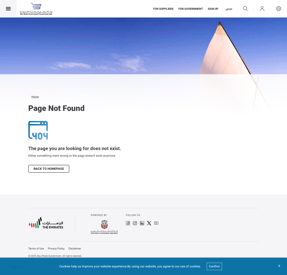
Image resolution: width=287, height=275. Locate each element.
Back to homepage (49, 169)
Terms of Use (36, 248)
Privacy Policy (56, 248)
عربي (229, 8)
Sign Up (213, 8)
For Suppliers (163, 8)
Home (35, 96)
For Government (190, 8)
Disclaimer (75, 248)
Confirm (214, 266)
